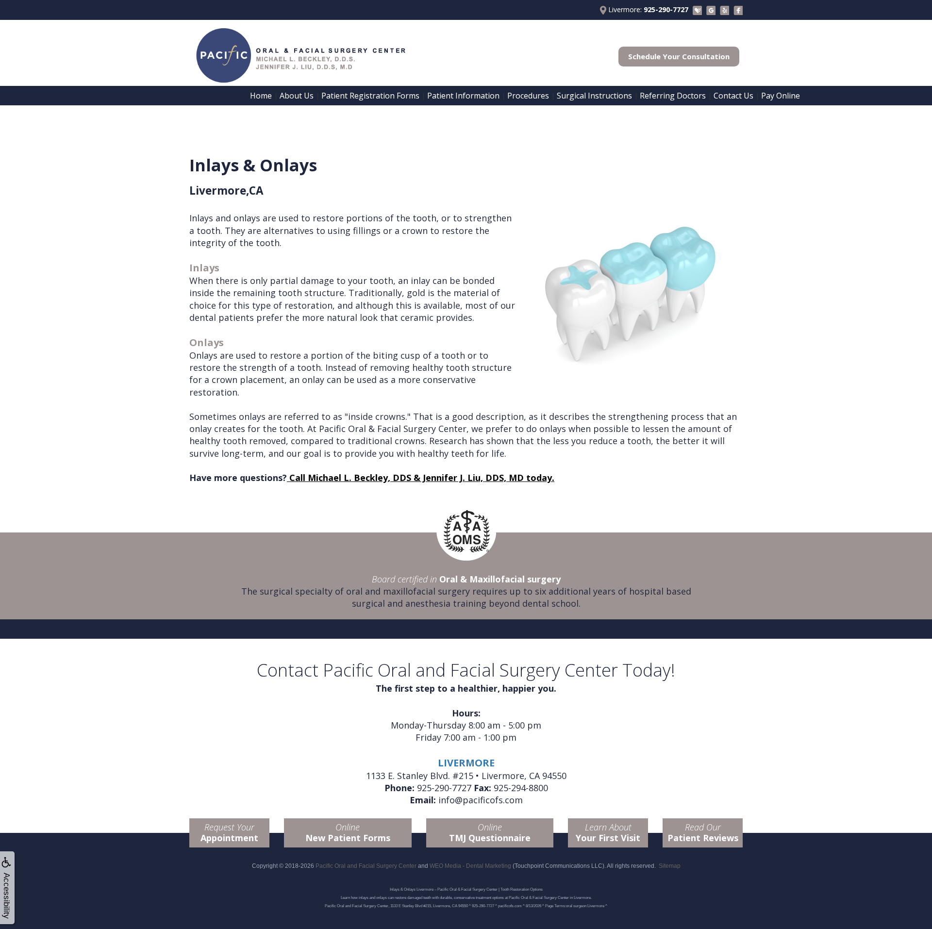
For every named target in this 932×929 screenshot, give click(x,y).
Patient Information (463, 95)
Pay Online (780, 95)
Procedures (528, 95)
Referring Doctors (673, 95)
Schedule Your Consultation (679, 56)
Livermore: (647, 9)
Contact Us (733, 95)
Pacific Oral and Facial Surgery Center (366, 866)
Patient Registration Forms (370, 95)
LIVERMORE (466, 762)
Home (261, 95)
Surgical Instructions (594, 95)
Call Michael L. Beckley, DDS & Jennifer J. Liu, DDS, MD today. (420, 477)
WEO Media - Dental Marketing (470, 866)
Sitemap (670, 866)
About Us (297, 95)
